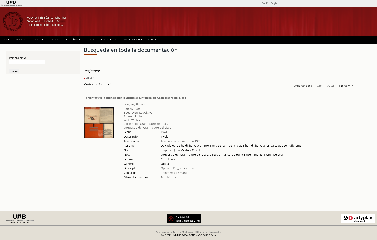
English (274, 3)
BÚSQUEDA (41, 40)
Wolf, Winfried (133, 120)
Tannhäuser (168, 177)
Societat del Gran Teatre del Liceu (146, 124)
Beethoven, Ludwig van (139, 112)
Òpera (165, 168)
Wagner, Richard (135, 104)
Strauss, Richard (134, 116)
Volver (90, 78)
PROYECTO (22, 40)
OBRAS (91, 40)
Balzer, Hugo (132, 109)
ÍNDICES (77, 40)
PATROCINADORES (133, 40)
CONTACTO (154, 40)
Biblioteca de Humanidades (208, 232)
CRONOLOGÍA (59, 40)
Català (265, 3)
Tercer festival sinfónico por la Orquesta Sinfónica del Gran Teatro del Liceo (135, 98)
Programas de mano (174, 173)
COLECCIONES (109, 40)
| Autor (328, 85)
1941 (164, 132)
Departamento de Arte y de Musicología (174, 232)
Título (318, 85)
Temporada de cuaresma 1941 (181, 141)
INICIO (7, 40)
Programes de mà (184, 168)
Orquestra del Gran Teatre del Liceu (147, 127)
